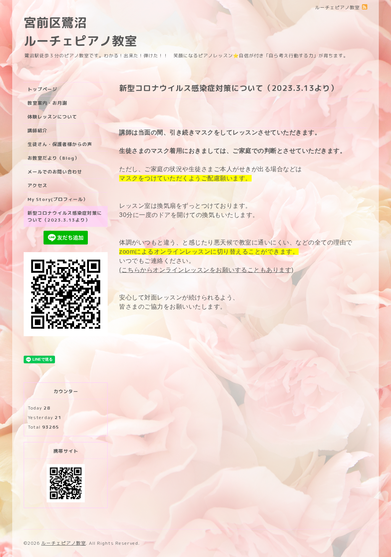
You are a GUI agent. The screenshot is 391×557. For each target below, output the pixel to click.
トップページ (42, 89)
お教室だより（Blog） (53, 158)
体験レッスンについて (52, 116)
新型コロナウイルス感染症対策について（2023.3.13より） (64, 216)
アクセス (37, 185)
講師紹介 (37, 130)
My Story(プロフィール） (57, 199)
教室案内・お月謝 (47, 103)
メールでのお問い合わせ (54, 171)
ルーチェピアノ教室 (63, 543)
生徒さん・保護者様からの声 (59, 144)
